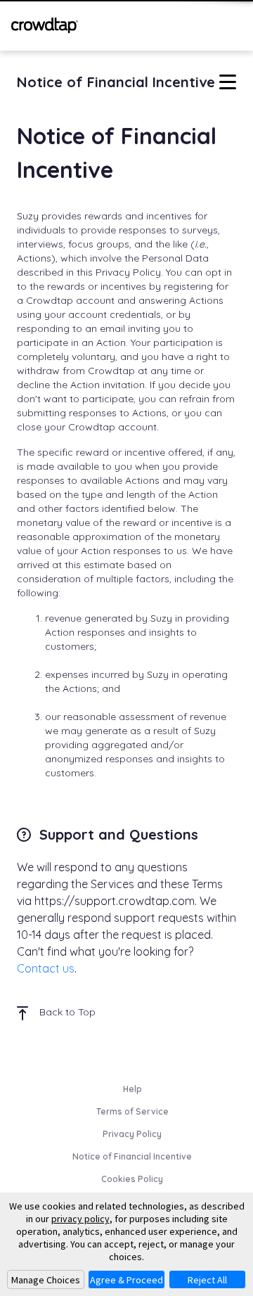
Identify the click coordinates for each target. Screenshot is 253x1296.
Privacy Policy (132, 1134)
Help (132, 1089)
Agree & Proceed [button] (126, 1279)
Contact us (45, 968)
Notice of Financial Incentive (132, 1156)
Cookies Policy (132, 1179)
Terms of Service (132, 1111)
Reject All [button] (207, 1279)
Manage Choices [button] (45, 1279)
